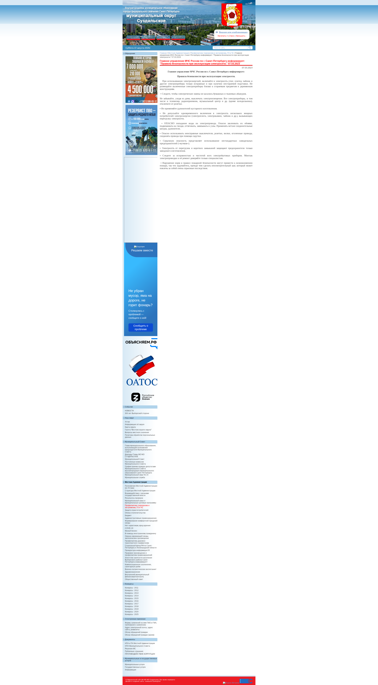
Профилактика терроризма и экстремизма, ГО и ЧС (137, 506)
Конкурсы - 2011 (131, 588)
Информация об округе (134, 424)
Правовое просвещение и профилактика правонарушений (138, 554)
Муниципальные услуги (135, 664)
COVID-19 (129, 528)
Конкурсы (129, 584)
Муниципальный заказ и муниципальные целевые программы (140, 502)
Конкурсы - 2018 (132, 606)
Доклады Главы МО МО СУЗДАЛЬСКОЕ (134, 455)
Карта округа (130, 427)
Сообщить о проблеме (140, 327)
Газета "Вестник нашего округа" (138, 430)
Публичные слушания (134, 651)
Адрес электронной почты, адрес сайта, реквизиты (139, 628)
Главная (163, 53)
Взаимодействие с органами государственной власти (137, 494)
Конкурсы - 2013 (132, 593)
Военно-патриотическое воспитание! (140, 569)
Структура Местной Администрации (140, 491)
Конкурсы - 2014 (132, 596)
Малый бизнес (131, 531)
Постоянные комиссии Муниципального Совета (135, 463)
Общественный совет (134, 579)
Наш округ (129, 418)
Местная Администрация (136, 482)
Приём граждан (133, 37)
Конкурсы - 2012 (132, 590)
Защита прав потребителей (136, 510)
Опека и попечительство (135, 513)
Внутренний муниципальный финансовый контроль (137, 576)
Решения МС (130, 649)
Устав (127, 422)
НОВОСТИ (129, 411)
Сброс (231, 36)
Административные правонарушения (141, 518)
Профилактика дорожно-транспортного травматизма (137, 542)
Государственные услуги (135, 667)
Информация (130, 670)
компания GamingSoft (153, 681)
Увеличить (222, 36)
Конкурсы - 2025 (132, 614)
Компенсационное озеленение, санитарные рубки (138, 566)
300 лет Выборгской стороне (137, 413)
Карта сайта (178, 37)
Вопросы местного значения (137, 432)
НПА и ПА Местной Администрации (140, 643)
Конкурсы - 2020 (132, 612)
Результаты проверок (134, 498)
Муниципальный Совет (135, 442)
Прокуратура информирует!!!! (137, 550)
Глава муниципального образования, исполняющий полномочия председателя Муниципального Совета (140, 449)
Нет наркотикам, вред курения (137, 526)
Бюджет (128, 515)
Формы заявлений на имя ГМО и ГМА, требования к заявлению (141, 624)
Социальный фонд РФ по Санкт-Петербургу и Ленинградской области (141, 547)
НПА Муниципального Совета (137, 646)
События (129, 407)
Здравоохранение (132, 572)
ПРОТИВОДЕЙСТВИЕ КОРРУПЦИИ (140, 654)
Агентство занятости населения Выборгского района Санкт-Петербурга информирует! (138, 560)
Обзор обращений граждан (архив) (139, 635)
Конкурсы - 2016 (132, 601)
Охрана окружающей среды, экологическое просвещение (137, 537)
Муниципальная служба (135, 477)
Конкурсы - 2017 (132, 604)
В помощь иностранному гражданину (140, 533)
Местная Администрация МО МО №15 (151, 14)
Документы (148, 37)
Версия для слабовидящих (233, 32)
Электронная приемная (135, 619)
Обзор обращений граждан (136, 632)
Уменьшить (241, 36)
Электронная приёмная (163, 37)
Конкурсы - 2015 (132, 598)
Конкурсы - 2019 (132, 609)
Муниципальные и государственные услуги (141, 660)
